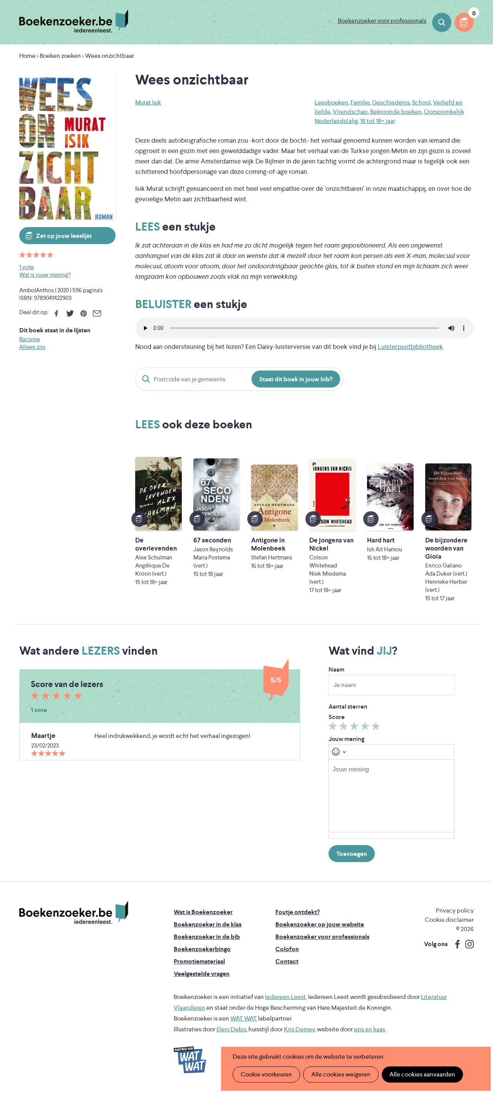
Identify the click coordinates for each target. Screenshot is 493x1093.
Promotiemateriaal (199, 961)
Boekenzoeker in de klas (207, 924)
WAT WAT (243, 1018)
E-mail (97, 313)
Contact (286, 961)
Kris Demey (299, 1029)
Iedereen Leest (285, 997)
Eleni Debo (231, 1029)
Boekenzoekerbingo (202, 949)
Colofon (287, 949)
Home (27, 56)
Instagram (467, 944)
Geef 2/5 (344, 728)
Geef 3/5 (355, 728)
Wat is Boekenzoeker (203, 912)
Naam (336, 669)
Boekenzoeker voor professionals (382, 21)
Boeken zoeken (441, 22)
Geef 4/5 (366, 728)
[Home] (73, 912)
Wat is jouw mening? (44, 274)
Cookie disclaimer (449, 920)
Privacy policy (455, 910)
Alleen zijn (32, 346)
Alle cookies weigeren (341, 1074)
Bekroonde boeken (396, 112)
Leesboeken (331, 102)
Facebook (56, 313)
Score (337, 717)
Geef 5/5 (377, 728)
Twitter (70, 313)
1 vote (26, 267)
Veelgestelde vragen (202, 974)
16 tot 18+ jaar (377, 121)
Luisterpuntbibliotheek (410, 346)
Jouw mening (346, 739)
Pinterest (83, 313)
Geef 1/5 (334, 728)
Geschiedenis (391, 102)
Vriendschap (350, 112)
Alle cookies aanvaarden (422, 1074)
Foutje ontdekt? (297, 912)
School (421, 102)
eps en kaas (369, 1029)
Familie (360, 102)
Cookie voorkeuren (266, 1074)
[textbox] (391, 795)
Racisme (29, 339)
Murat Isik (148, 102)
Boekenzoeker (73, 21)
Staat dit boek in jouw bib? (295, 379)
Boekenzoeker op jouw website (319, 924)
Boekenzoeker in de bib (207, 937)
